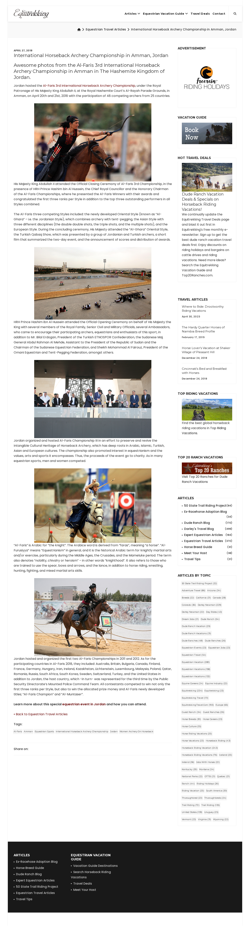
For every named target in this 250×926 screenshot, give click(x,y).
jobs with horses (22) (208, 762)
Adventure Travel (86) (193, 590)
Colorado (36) (189, 605)
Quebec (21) (223, 776)
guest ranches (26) (213, 712)
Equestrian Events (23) (194, 647)
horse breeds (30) (191, 719)
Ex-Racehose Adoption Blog (37, 862)
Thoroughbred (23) (192, 798)
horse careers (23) (212, 719)
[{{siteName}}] (31, 14)
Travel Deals (200, 13)
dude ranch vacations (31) (196, 633)
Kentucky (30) (189, 769)
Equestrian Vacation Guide (163, 13)
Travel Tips (208, 559)
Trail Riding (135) (210, 805)
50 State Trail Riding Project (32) (199, 583)
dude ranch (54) (210, 619)
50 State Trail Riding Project (208, 506)
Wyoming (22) (221, 819)
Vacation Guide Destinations (95, 866)
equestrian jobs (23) (219, 647)
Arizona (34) (214, 590)
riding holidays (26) (208, 783)
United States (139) (192, 812)
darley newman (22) (193, 612)
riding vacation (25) (193, 790)
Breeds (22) (188, 597)
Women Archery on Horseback (136, 731)
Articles (131, 13)
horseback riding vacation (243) (200, 748)
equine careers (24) (192, 683)
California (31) (203, 597)
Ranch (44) (188, 783)
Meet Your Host (208, 553)
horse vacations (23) (193, 740)
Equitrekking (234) (192, 690)
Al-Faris (18, 731)
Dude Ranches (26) (215, 640)
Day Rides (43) (214, 612)
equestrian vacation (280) (196, 662)
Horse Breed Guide (208, 547)
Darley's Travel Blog (208, 529)
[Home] (79, 29)
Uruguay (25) (211, 812)
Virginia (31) (204, 819)
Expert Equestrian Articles (208, 535)
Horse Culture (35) (191, 726)
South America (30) (216, 790)
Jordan (114, 731)
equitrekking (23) (214, 690)
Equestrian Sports (44, 731)
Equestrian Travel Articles (106, 29)
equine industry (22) (216, 683)
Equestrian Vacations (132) (196, 676)
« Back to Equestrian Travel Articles (41, 714)
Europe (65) (222, 705)
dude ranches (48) (192, 640)
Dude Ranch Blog (208, 523)
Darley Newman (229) (209, 605)
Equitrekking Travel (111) (195, 698)
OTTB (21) (210, 776)
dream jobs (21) (190, 619)
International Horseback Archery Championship (82, 731)
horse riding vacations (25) (197, 733)
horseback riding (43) (218, 740)
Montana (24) (206, 769)
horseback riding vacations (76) (199, 755)
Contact (218, 13)
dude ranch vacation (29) (196, 626)
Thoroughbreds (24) (215, 798)
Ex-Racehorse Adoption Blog (208, 512)
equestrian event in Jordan (84, 704)
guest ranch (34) (191, 712)
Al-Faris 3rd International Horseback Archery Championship (89, 85)
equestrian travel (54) (194, 655)
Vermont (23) (189, 819)
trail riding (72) (190, 805)
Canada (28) (219, 597)
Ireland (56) (188, 762)
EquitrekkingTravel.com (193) (198, 705)
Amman (28, 731)
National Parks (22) (192, 776)
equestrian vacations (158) (196, 669)
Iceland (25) (225, 755)
